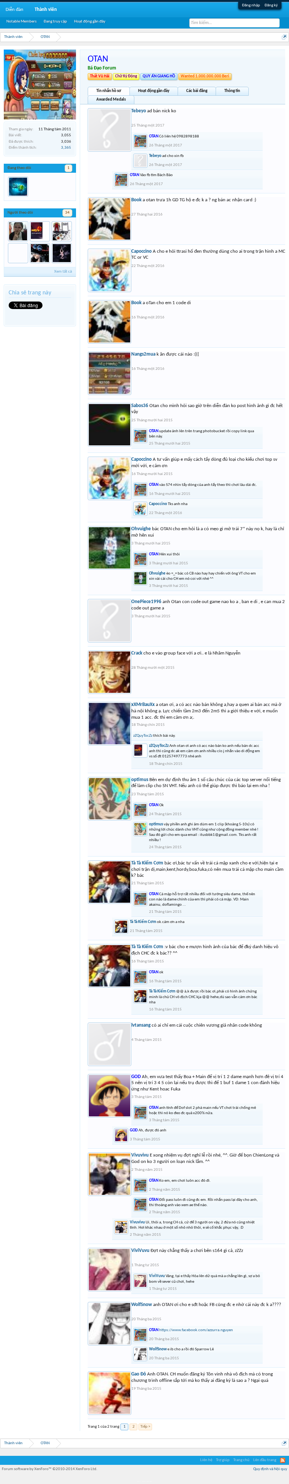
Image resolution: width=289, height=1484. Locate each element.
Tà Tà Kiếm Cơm (147, 863)
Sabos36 (139, 405)
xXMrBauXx (143, 704)
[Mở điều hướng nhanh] (284, 37)
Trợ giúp (223, 1460)
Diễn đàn (14, 9)
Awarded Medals (111, 100)
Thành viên (46, 9)
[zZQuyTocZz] (40, 231)
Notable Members (21, 22)
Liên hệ (206, 1460)
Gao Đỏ (138, 1374)
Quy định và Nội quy (270, 1469)
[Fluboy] (62, 253)
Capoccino (141, 251)
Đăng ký (271, 5)
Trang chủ (241, 1460)
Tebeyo (138, 111)
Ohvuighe (141, 528)
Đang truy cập (55, 22)
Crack (136, 653)
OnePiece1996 (146, 601)
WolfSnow (141, 1304)
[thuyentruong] (18, 231)
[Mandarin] (62, 231)
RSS (282, 1460)
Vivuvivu (140, 1155)
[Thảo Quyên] (40, 253)
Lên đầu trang (264, 1460)
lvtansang (141, 1025)
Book (136, 200)
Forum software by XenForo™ (49, 1469)
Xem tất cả (63, 272)
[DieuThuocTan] (18, 253)
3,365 (66, 148)
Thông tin (232, 91)
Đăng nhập (251, 5)
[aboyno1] (18, 186)
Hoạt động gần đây (153, 91)
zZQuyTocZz (142, 736)
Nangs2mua (143, 354)
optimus (139, 779)
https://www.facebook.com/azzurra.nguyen (196, 1330)
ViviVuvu (140, 1250)
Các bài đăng (196, 91)
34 (67, 213)
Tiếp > (145, 1427)
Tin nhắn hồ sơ (108, 91)
